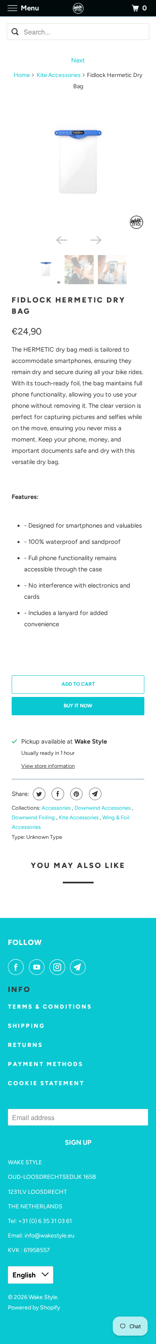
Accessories (57, 808)
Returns (25, 1045)
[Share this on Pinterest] (75, 794)
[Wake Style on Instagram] (59, 967)
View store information (48, 766)
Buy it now (78, 706)
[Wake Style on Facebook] (17, 967)
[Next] (95, 239)
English (24, 1275)
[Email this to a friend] (94, 794)
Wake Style (43, 1297)
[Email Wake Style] (79, 967)
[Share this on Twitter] (38, 794)
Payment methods (45, 1064)
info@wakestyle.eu (49, 1235)
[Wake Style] (78, 8)
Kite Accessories (59, 75)
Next (78, 60)
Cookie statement (46, 1083)
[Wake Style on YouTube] (38, 967)
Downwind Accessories (103, 808)
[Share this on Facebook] (57, 794)
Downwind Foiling (34, 817)
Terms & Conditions (50, 1006)
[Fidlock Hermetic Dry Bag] (78, 164)
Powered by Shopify (34, 1307)
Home (22, 75)
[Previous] (61, 239)
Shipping (26, 1025)
